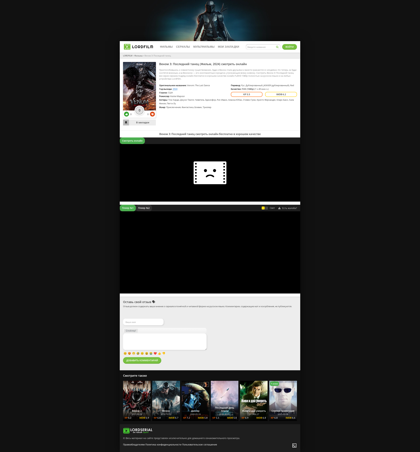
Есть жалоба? (289, 208)
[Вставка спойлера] (131, 331)
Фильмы (166, 46)
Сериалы (183, 46)
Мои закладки (228, 46)
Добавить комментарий (142, 360)
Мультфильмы (204, 46)
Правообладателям (134, 444)
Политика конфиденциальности (163, 444)
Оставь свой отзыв (137, 302)
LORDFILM (127, 55)
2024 (216, 64)
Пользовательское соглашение (199, 444)
